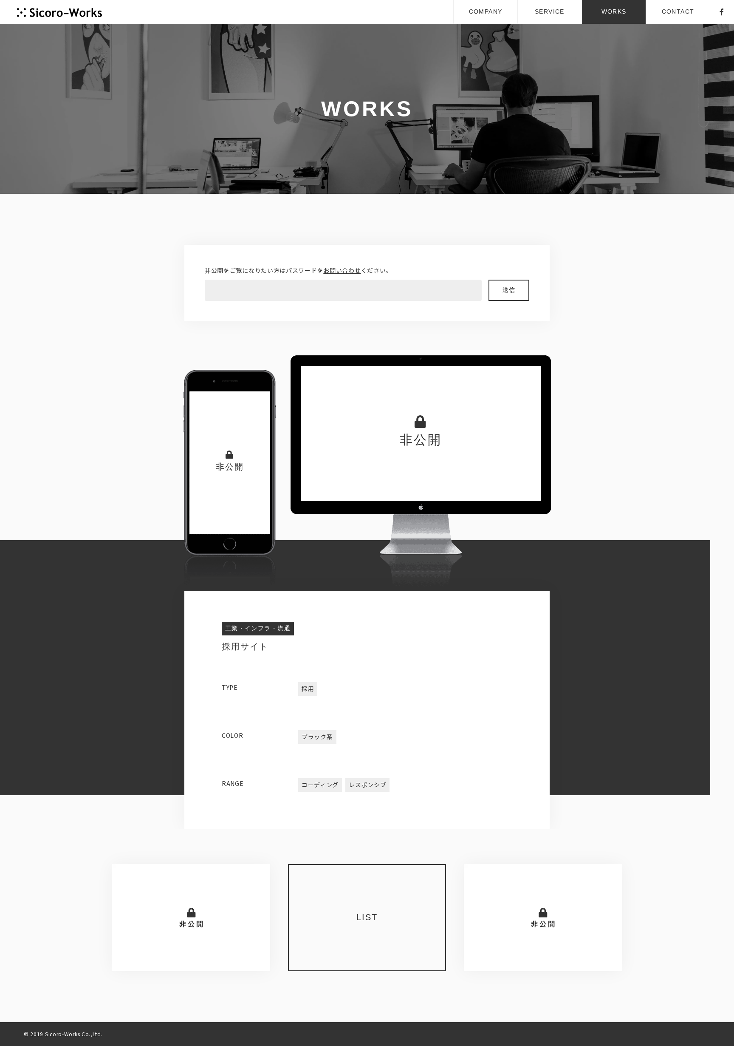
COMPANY (486, 11)
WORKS (614, 11)
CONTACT (678, 11)
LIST (367, 917)
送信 (509, 290)
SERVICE (550, 11)
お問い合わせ (342, 270)
